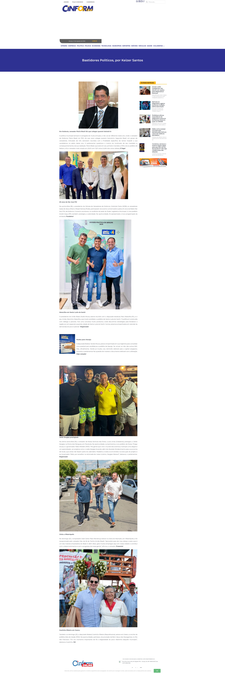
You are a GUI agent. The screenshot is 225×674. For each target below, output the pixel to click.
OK (157, 671)
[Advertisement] (112, 26)
